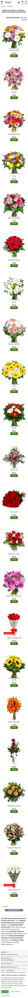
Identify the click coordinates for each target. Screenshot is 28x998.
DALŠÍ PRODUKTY (14, 910)
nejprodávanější (14, 17)
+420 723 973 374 (7, 963)
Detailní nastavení (15, 991)
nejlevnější (23, 17)
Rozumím (4, 991)
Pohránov (10, 6)
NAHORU (5, 906)
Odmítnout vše (6, 995)
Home (3, 6)
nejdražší (24, 20)
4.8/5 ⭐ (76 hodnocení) (7, 970)
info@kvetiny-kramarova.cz (9, 967)
